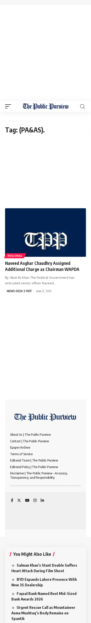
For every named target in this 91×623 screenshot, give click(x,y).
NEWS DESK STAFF (19, 291)
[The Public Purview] (45, 106)
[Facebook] (12, 500)
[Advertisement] (45, 53)
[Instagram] (35, 500)
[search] (82, 106)
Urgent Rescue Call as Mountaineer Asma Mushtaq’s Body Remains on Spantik (43, 613)
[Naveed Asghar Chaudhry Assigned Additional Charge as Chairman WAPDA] (45, 232)
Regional (15, 255)
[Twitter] (19, 500)
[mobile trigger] (9, 106)
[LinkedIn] (42, 500)
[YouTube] (27, 500)
